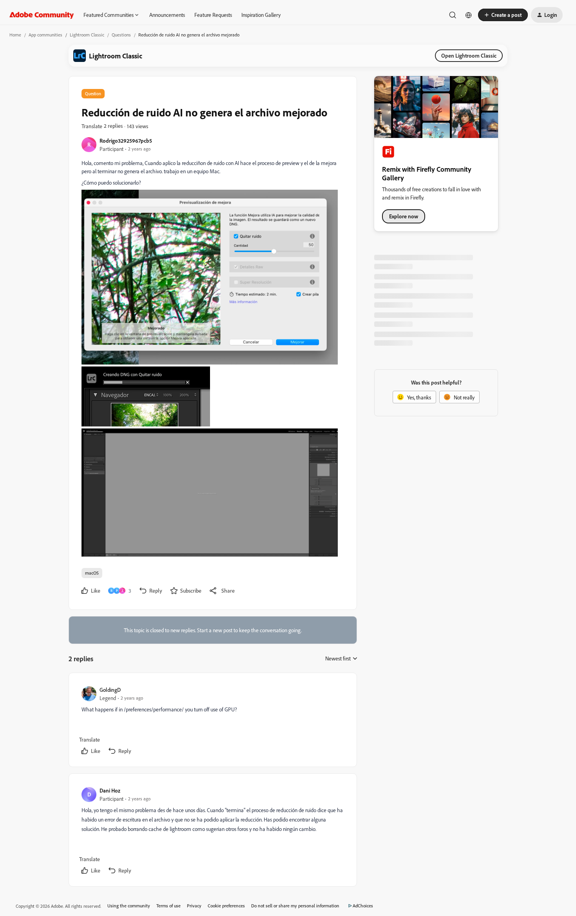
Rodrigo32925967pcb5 (126, 140)
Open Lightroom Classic (468, 55)
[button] (503, 15)
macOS (92, 573)
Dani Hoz (110, 790)
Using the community (128, 906)
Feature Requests (213, 14)
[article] (212, 721)
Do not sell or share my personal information (295, 906)
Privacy (194, 906)
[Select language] (468, 15)
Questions (121, 35)
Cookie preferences (226, 906)
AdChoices (363, 906)
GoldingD (110, 689)
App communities (45, 35)
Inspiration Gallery (261, 14)
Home (15, 35)
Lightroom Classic (87, 35)
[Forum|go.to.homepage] (41, 15)
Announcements (167, 14)
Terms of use (168, 906)
